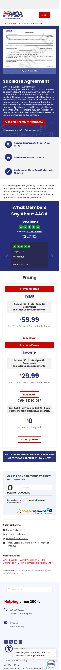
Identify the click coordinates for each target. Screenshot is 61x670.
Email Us (14, 623)
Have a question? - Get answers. (21, 130)
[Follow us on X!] (11, 642)
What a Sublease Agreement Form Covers (24, 559)
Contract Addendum (16, 534)
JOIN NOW (45, 458)
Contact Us (18, 479)
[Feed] (20, 642)
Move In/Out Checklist (17, 538)
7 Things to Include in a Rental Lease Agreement (27, 562)
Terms (7, 660)
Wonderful (18, 256)
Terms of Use (16, 573)
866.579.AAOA (17, 609)
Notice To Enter (13, 530)
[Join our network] (15, 642)
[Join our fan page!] (6, 642)
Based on (29, 231)
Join (44, 14)
